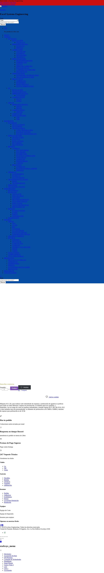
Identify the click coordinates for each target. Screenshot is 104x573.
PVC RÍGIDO (21, 152)
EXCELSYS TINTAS (19, 232)
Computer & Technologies (12, 559)
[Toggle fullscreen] (5, 536)
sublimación (8, 485)
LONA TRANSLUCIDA (24, 130)
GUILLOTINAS (13, 252)
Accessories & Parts (10, 556)
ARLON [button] (11, 103)
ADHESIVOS (13, 262)
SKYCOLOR (16, 242)
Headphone (7, 561)
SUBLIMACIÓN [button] (10, 189)
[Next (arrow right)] (3, 538)
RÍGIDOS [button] (11, 146)
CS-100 (14, 225)
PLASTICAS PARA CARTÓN (26, 168)
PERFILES (20, 170)
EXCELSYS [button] (12, 39)
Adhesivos (7, 495)
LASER (14, 212)
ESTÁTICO (16, 139)
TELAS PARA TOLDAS (16, 187)
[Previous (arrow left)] (1, 538)
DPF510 (19, 108)
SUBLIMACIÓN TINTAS (21, 234)
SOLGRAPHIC (21, 55)
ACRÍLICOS (20, 159)
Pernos (6, 499)
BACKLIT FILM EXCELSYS (26, 134)
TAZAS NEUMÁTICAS (20, 205)
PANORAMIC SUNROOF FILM (27, 75)
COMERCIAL (21, 81)
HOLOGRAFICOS (22, 68)
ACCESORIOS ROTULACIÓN (19, 267)
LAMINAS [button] (16, 148)
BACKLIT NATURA (23, 132)
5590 (18, 119)
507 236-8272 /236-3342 (8, 3)
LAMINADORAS (14, 254)
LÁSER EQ (16, 245)
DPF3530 (19, 112)
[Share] (3, 536)
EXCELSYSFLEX (18, 125)
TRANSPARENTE (18, 183)
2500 (18, 117)
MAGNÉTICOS (17, 145)
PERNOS (11, 265)
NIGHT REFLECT (22, 84)
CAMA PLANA (17, 243)
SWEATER (16, 198)
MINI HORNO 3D (18, 207)
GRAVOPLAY (21, 157)
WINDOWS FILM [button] (18, 73)
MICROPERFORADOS (24, 61)
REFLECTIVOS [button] (17, 79)
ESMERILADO (21, 62)
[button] (22, 390)
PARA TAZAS (17, 203)
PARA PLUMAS (18, 196)
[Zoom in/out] (7, 536)
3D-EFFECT (20, 57)
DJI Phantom (8, 557)
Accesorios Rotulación (11, 500)
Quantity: (3, 387)
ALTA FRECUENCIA (19, 201)
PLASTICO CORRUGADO (25, 156)
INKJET (15, 214)
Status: (2, 384)
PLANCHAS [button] (12, 192)
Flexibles (7, 478)
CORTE (15, 251)
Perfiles (6, 493)
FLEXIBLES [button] (12, 123)
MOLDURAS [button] (17, 165)
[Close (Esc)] (1, 536)
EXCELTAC (20, 46)
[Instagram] (2, 525)
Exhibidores (8, 497)
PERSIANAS (12, 185)
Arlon (6, 470)
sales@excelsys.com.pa (7, 4)
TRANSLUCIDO (18, 137)
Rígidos (6, 480)
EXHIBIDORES (13, 263)
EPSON (14, 249)
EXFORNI (15, 240)
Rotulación (7, 502)
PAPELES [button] (11, 209)
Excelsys (3, 10)
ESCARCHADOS (18, 178)
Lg (5, 466)
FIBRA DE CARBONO (24, 66)
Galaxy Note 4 (9, 565)
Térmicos (7, 482)
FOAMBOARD (21, 154)
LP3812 (18, 101)
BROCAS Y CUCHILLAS (17, 260)
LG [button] (9, 88)
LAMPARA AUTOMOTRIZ (25, 70)
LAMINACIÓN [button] (17, 50)
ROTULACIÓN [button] (17, 40)
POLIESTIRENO (22, 161)
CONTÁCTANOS (10, 273)
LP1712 (18, 99)
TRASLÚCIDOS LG (19, 92)
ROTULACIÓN (17, 90)
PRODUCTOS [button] (9, 258)
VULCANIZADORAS (16, 256)
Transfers (7, 483)
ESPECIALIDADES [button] (19, 59)
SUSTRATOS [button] (8, 121)
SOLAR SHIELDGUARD (25, 77)
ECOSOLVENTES (18, 210)
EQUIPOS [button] (7, 220)
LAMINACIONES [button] (18, 97)
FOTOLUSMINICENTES (25, 86)
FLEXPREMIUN (18, 174)
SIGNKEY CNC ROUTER (21, 247)
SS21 (14, 223)
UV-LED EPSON (18, 231)
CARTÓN (19, 163)
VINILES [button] (7, 37)
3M (5, 468)
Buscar (3, 24)
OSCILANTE (16, 194)
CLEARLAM (20, 51)
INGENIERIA (21, 82)
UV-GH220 (16, 229)
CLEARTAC (20, 53)
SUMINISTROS (13, 218)
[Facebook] (1, 525)
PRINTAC (19, 48)
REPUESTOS (12, 269)
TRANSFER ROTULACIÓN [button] (18, 179)
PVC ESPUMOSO (22, 150)
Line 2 (6, 568)
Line (5, 567)
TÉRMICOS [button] (12, 172)
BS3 (13, 227)
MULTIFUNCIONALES (20, 199)
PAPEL (14, 181)
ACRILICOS (20, 167)
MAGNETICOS (21, 72)
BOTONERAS (13, 190)
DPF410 (19, 106)
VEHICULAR (17, 114)
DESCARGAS (9, 271)
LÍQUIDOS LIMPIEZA (16, 236)
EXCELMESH (17, 126)
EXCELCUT (20, 42)
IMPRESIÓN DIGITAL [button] (20, 44)
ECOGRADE (20, 95)
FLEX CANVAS (17, 141)
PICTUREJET (17, 143)
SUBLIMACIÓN (18, 216)
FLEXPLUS (16, 176)
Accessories (8, 570)
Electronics (7, 554)
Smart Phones (8, 563)
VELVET (19, 64)
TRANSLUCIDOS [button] (18, 128)
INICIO (6, 35)
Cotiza (14, 388)
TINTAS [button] (11, 221)
